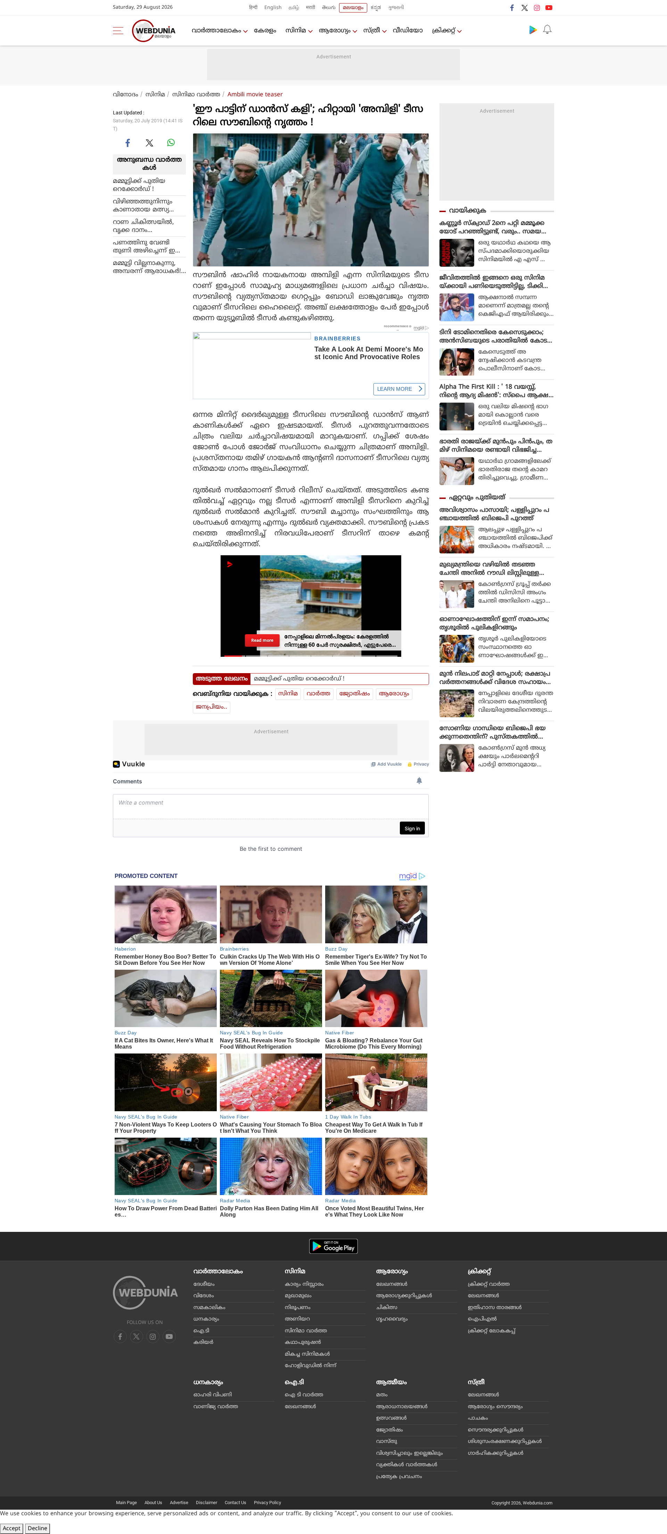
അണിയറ (297, 1319)
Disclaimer (206, 1502)
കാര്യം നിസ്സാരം (304, 1284)
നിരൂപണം (298, 1308)
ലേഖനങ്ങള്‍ (391, 1284)
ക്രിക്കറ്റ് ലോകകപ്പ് (491, 1331)
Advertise (179, 1502)
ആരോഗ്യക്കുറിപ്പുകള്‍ (404, 1296)
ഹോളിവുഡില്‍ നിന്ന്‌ (310, 1366)
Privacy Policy (267, 1502)
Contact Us (235, 1502)
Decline (37, 1528)
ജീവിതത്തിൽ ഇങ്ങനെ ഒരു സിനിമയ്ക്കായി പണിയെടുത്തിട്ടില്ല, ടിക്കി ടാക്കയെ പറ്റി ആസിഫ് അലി (492, 282)
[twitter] (524, 7)
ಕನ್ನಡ (376, 8)
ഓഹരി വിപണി (212, 1395)
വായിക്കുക (467, 211)
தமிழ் (294, 8)
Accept (11, 1528)
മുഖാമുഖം (298, 1296)
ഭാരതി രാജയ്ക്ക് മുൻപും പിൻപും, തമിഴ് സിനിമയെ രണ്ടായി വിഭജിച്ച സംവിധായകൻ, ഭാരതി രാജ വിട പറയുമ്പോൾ (495, 446)
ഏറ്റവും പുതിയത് (477, 498)
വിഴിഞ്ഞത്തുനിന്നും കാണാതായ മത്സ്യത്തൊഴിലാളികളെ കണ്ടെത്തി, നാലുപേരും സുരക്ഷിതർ (145, 205)
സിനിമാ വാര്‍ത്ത (196, 95)
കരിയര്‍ (203, 1342)
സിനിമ (296, 31)
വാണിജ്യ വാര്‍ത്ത (215, 1407)
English (273, 8)
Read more (262, 640)
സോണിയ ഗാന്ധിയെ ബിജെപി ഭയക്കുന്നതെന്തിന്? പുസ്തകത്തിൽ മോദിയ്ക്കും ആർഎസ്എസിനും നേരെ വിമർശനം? (492, 733)
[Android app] (333, 1246)
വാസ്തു (386, 1441)
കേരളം (265, 31)
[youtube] (549, 7)
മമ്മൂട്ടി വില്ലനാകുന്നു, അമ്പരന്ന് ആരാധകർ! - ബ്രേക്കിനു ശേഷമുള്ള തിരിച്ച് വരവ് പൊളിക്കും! (149, 267)
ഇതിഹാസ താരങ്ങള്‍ (495, 1308)
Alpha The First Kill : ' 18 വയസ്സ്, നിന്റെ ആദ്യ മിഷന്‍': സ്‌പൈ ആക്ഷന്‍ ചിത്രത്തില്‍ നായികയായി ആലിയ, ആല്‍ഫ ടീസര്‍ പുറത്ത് (496, 391)
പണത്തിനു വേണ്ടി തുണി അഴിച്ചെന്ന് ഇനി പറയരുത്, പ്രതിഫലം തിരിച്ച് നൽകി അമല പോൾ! (147, 247)
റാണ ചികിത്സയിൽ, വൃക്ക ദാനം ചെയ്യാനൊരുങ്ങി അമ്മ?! (144, 226)
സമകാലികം (209, 1308)
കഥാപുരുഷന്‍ (303, 1342)
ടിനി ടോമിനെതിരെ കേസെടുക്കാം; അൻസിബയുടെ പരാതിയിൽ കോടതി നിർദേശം (493, 337)
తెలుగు (329, 8)
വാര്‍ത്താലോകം (216, 31)
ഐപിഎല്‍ (482, 1319)
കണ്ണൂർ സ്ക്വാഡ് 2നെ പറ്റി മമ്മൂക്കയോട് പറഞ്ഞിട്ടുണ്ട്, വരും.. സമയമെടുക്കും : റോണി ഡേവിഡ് (491, 227)
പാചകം (478, 1418)
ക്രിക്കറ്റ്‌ (443, 31)
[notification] (547, 30)
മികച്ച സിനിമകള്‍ (307, 1354)
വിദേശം (203, 1296)
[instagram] (537, 7)
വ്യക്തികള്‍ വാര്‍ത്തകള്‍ (406, 1465)
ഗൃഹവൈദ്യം (392, 1319)
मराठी (310, 8)
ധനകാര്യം (206, 1319)
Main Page (126, 1502)
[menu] (120, 31)
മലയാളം (353, 8)
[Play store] (533, 30)
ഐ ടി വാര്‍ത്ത (304, 1395)
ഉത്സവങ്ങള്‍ (391, 1418)
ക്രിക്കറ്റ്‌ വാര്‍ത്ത (489, 1284)
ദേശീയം (204, 1284)
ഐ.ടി (201, 1331)
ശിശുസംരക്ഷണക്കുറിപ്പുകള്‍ (505, 1441)
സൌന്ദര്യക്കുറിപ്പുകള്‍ (496, 1430)
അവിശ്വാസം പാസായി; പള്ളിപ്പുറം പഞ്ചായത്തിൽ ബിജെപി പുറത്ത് (494, 514)
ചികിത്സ (386, 1308)
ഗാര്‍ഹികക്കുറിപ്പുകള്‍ (496, 1453)
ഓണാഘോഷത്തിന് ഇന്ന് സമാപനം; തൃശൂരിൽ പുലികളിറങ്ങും (494, 623)
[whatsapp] (171, 142)
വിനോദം (125, 95)
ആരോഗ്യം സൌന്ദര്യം (495, 1407)
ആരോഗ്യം (335, 31)
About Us (153, 1502)
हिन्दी (253, 8)
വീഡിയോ (408, 31)
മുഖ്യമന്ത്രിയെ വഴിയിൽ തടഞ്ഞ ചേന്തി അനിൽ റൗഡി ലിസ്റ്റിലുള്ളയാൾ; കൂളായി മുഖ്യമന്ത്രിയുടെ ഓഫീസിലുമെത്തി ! (491, 569)
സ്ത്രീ (371, 31)
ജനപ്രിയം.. (211, 707)
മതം (382, 1395)
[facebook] (512, 7)
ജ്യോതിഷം (354, 694)
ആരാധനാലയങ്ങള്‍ (402, 1407)
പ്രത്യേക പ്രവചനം (399, 1477)
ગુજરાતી (396, 8)
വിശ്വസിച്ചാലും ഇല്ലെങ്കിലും (409, 1453)
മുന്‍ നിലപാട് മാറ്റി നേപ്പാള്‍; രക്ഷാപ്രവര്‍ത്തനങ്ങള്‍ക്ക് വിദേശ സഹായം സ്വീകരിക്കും (494, 678)
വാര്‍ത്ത (318, 694)
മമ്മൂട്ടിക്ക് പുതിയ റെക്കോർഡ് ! (139, 185)
